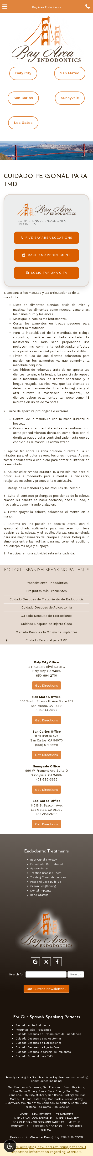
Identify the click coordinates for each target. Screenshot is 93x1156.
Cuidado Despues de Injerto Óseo (46, 624)
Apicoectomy (39, 868)
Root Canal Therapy (43, 859)
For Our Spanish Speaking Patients (46, 570)
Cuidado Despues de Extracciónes (46, 616)
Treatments (64, 1114)
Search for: (17, 974)
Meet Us (75, 1122)
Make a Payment (67, 1118)
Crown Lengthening (43, 886)
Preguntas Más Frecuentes (46, 591)
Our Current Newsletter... (46, 989)
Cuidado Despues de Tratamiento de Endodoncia (46, 599)
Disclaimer (74, 1126)
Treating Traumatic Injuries (48, 877)
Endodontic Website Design (32, 1137)
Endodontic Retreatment (46, 864)
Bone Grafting (39, 895)
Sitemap (46, 1130)
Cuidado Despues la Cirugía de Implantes (47, 632)
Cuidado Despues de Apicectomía (46, 607)
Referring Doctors (47, 1126)
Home (24, 1114)
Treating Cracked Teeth (46, 873)
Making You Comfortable (33, 1118)
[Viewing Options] (10, 1146)
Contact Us (19, 1126)
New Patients (42, 1114)
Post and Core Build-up (45, 881)
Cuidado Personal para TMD (46, 640)
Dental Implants (40, 890)
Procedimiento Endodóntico (47, 583)
